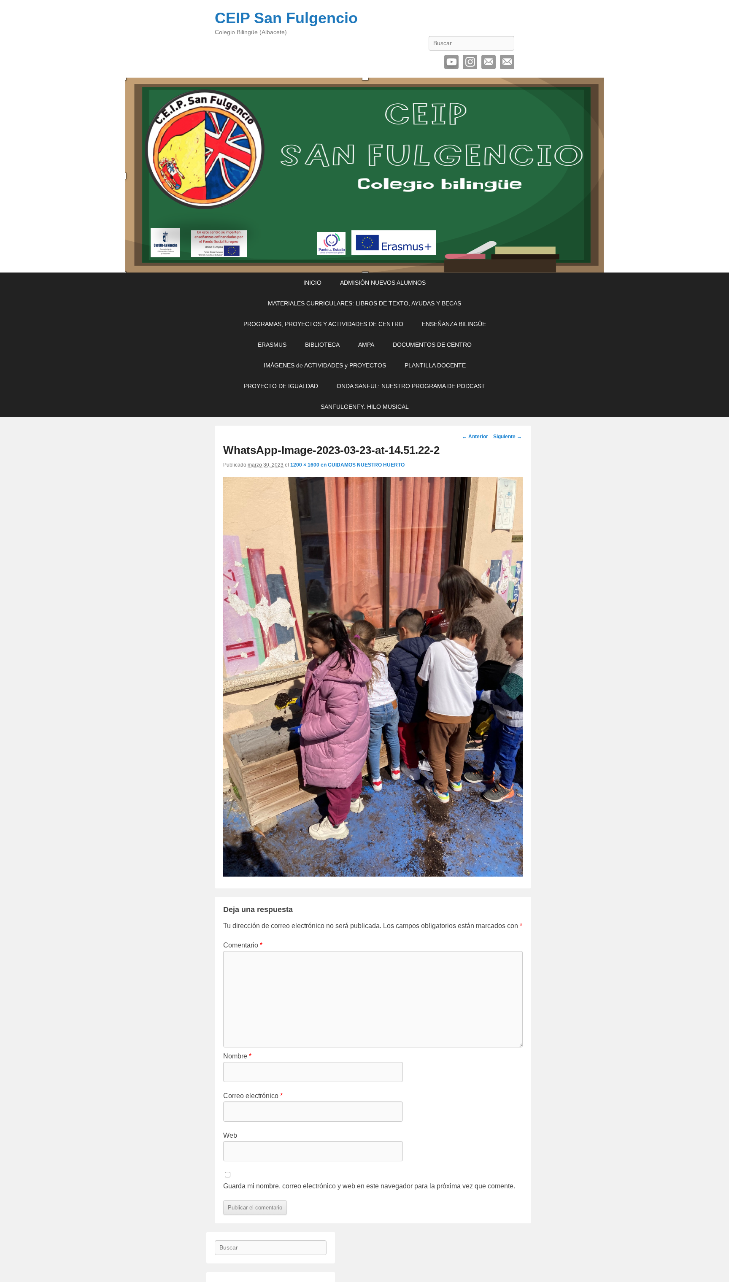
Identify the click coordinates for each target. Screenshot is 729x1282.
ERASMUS (272, 344)
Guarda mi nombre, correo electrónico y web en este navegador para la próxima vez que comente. (369, 1186)
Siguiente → (507, 437)
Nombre (237, 1056)
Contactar (507, 62)
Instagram (470, 62)
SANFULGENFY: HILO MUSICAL (365, 406)
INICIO (312, 282)
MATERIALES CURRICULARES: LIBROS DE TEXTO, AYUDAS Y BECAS (364, 303)
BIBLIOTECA (322, 344)
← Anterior (475, 437)
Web (230, 1135)
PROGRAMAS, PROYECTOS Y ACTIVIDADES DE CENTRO (323, 324)
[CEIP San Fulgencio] (364, 175)
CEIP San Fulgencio (286, 18)
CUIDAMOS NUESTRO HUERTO (366, 465)
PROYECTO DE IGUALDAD (281, 386)
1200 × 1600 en (309, 465)
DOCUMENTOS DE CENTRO (432, 344)
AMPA (366, 344)
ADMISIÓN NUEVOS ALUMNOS (383, 282)
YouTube (451, 62)
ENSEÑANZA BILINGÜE (454, 324)
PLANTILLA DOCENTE (435, 365)
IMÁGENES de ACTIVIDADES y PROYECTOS (325, 365)
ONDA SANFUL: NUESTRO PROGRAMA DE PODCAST (411, 386)
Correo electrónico (488, 62)
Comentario (242, 945)
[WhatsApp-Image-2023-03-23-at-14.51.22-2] (373, 874)
